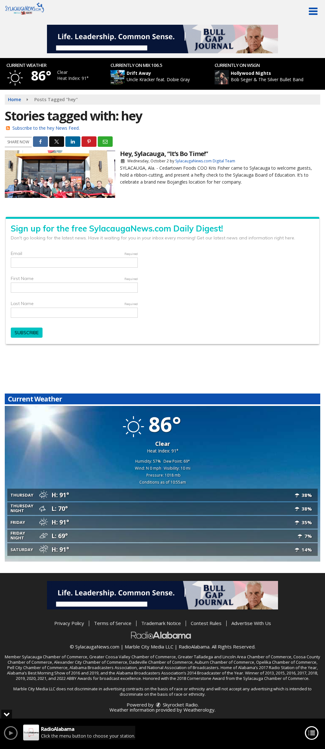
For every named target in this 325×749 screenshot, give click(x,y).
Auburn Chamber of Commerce (224, 662)
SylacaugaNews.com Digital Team (205, 161)
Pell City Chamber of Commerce (37, 667)
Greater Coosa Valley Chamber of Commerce (132, 657)
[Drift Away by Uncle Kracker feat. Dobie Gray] (117, 77)
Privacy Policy (69, 623)
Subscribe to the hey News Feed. (46, 128)
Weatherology (199, 710)
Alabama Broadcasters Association (103, 667)
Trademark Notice (161, 623)
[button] (313, 11)
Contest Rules (206, 623)
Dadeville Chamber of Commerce (161, 662)
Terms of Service (112, 623)
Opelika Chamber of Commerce (286, 662)
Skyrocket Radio (180, 704)
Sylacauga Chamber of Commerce (54, 657)
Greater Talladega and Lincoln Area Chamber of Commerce (234, 657)
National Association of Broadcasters (183, 667)
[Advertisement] (162, 39)
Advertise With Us (251, 623)
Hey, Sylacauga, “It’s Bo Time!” (164, 153)
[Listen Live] (166, 77)
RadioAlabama (194, 646)
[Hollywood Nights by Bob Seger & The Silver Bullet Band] (222, 77)
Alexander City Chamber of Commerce (90, 662)
